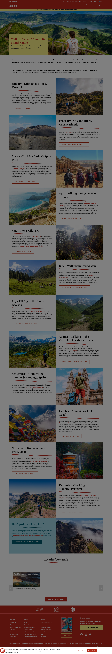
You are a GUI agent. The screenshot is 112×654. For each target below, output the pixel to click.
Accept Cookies (92, 650)
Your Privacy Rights (80, 650)
